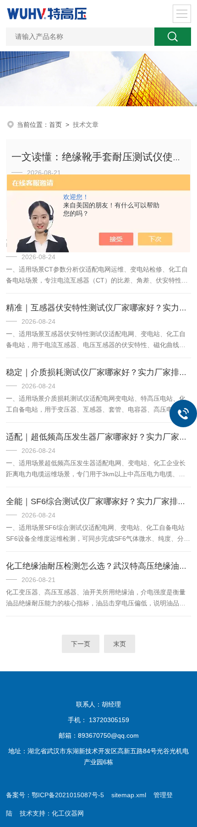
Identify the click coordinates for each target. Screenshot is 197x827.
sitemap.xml (128, 795)
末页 (119, 643)
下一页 (80, 643)
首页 (55, 124)
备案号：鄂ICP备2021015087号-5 (55, 795)
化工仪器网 (68, 813)
